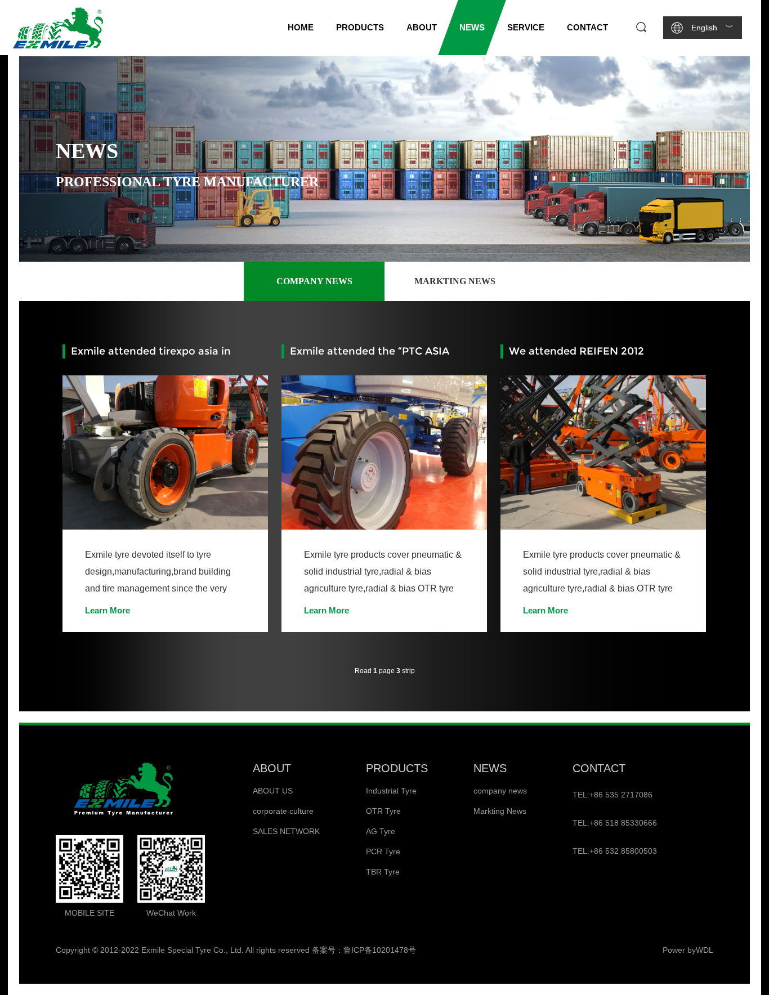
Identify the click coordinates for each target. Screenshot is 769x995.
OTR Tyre (383, 810)
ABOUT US (273, 790)
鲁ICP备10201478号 (379, 949)
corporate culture (283, 810)
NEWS (490, 768)
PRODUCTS (397, 768)
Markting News (454, 281)
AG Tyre (380, 831)
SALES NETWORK (286, 831)
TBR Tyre (383, 871)
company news (314, 281)
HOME (301, 27)
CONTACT (599, 768)
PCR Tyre (383, 851)
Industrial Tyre (391, 790)
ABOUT (272, 768)
